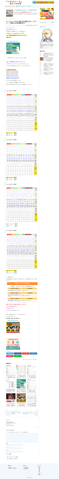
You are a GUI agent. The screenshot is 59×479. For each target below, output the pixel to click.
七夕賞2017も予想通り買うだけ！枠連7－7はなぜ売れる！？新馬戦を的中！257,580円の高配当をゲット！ (21, 391)
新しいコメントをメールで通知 (12, 456)
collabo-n (35, 359)
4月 (39, 469)
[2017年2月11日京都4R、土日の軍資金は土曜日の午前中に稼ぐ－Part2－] (10, 383)
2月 (39, 471)
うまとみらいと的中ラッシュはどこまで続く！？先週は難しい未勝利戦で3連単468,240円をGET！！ (10, 405)
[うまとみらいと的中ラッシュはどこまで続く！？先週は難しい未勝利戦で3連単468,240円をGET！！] (10, 397)
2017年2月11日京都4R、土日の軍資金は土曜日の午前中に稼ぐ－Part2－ (10, 390)
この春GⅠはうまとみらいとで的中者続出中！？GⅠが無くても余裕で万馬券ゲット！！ (49, 69)
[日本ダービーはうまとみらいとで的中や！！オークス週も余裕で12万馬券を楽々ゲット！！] (10, 369)
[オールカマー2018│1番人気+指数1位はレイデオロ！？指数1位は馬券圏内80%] (33, 353)
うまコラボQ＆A (26, 467)
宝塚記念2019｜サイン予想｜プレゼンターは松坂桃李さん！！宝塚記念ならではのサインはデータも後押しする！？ (46, 59)
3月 (39, 470)
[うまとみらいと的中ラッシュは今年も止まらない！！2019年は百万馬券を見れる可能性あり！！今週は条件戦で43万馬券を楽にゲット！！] (31, 369)
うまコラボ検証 (34, 25)
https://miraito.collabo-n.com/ (13, 41)
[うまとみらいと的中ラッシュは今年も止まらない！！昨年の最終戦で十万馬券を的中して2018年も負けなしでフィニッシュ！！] (21, 397)
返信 (37, 426)
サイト (7, 450)
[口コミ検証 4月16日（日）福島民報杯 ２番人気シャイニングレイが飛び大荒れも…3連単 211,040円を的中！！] (21, 369)
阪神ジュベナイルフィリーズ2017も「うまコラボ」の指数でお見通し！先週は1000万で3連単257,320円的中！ (31, 391)
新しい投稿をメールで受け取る (12, 458)
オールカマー (30, 359)
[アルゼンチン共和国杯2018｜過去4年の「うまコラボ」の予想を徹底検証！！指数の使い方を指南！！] (31, 397)
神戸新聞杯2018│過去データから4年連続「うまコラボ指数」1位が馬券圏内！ (17, 57)
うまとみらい (30, 477)
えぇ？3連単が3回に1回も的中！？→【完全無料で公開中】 (25, 10)
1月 (39, 472)
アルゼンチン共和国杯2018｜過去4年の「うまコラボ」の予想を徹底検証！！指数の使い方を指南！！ (31, 405)
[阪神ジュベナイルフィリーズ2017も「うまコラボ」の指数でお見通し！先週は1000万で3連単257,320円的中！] (31, 383)
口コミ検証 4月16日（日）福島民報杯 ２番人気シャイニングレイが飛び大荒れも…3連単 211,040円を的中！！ (21, 377)
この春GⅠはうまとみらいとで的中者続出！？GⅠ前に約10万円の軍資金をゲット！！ (49, 73)
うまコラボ (26, 359)
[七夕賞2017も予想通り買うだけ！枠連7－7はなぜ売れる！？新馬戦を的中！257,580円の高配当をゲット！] (21, 383)
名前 (7, 443)
